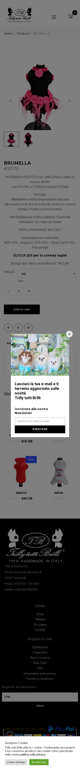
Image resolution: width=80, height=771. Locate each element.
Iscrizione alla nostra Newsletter (31, 411)
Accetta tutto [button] (39, 762)
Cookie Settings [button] (16, 762)
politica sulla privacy (33, 754)
